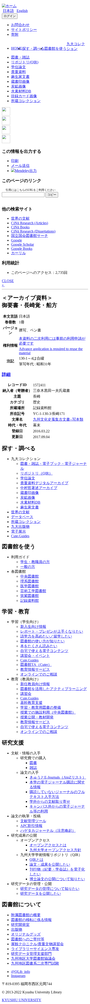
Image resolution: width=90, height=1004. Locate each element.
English (22, 11)
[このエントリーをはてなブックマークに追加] (6, 133)
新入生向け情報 (33, 627)
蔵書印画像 (20, 81)
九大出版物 (20, 527)
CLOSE (8, 281)
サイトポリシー (24, 30)
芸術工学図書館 (33, 591)
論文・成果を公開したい (50, 864)
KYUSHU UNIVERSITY (21, 1000)
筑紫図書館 (29, 596)
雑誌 (33, 768)
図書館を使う (55, 48)
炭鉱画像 (18, 86)
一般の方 (27, 567)
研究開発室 (20, 925)
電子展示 (18, 531)
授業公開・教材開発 (37, 717)
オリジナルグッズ (26, 934)
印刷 (14, 161)
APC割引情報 (31, 826)
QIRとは (36, 860)
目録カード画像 (24, 96)
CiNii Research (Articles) (29, 223)
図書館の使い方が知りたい (42, 641)
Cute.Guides (20, 536)
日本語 (8, 11)
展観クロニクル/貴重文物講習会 (37, 944)
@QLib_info (20, 972)
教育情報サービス (35, 669)
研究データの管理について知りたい (49, 889)
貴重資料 (18, 72)
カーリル (18, 253)
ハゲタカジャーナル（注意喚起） (48, 831)
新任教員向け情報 (35, 684)
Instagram (18, 976)
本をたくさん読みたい (38, 646)
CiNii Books (20, 227)
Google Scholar (22, 244)
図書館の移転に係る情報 (31, 920)
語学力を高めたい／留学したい (46, 636)
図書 (33, 763)
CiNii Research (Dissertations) (33, 231)
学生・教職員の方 (35, 562)
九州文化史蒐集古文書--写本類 (58, 419)
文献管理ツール (33, 821)
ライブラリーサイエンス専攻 (35, 949)
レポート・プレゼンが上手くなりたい (51, 631)
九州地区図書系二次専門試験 (35, 963)
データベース (22, 517)
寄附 (14, 34)
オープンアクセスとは (48, 845)
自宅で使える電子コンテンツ (44, 651)
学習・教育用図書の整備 (40, 707)
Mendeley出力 (26, 171)
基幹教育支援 (31, 703)
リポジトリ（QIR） (36, 473)
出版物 (16, 929)
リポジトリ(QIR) (24, 62)
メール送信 (20, 166)
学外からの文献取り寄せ (50, 801)
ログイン (10, 16)
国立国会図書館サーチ (29, 236)
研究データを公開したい (40, 893)
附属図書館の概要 (26, 915)
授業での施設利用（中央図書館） (48, 712)
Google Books (21, 249)
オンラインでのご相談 (38, 674)
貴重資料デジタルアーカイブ (44, 483)
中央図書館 (29, 576)
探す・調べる (33, 48)
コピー (51, 194)
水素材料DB (21, 91)
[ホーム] (9, 6)
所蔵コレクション (26, 101)
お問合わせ (20, 25)
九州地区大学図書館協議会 (33, 958)
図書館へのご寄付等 (27, 939)
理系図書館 (29, 581)
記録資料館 (29, 600)
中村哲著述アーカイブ (38, 488)
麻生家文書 (20, 77)
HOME (16, 48)
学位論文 (18, 67)
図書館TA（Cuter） (36, 665)
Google (16, 240)
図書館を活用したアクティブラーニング (53, 689)
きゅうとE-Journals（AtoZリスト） (58, 777)
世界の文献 (20, 218)
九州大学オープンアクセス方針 (55, 850)
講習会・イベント (35, 656)
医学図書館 (29, 586)
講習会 (25, 694)
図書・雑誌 (20, 57)
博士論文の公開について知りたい (57, 879)
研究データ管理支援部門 (31, 954)
